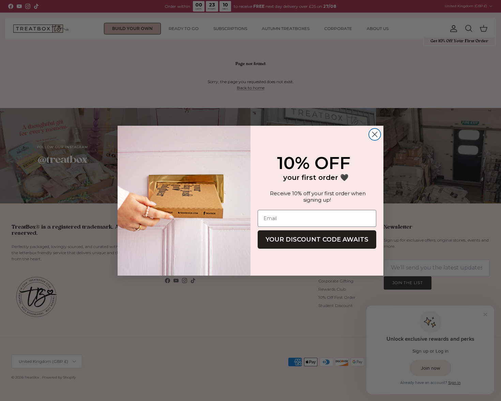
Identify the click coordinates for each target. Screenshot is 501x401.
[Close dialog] (375, 134)
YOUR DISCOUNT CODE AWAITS (316, 239)
